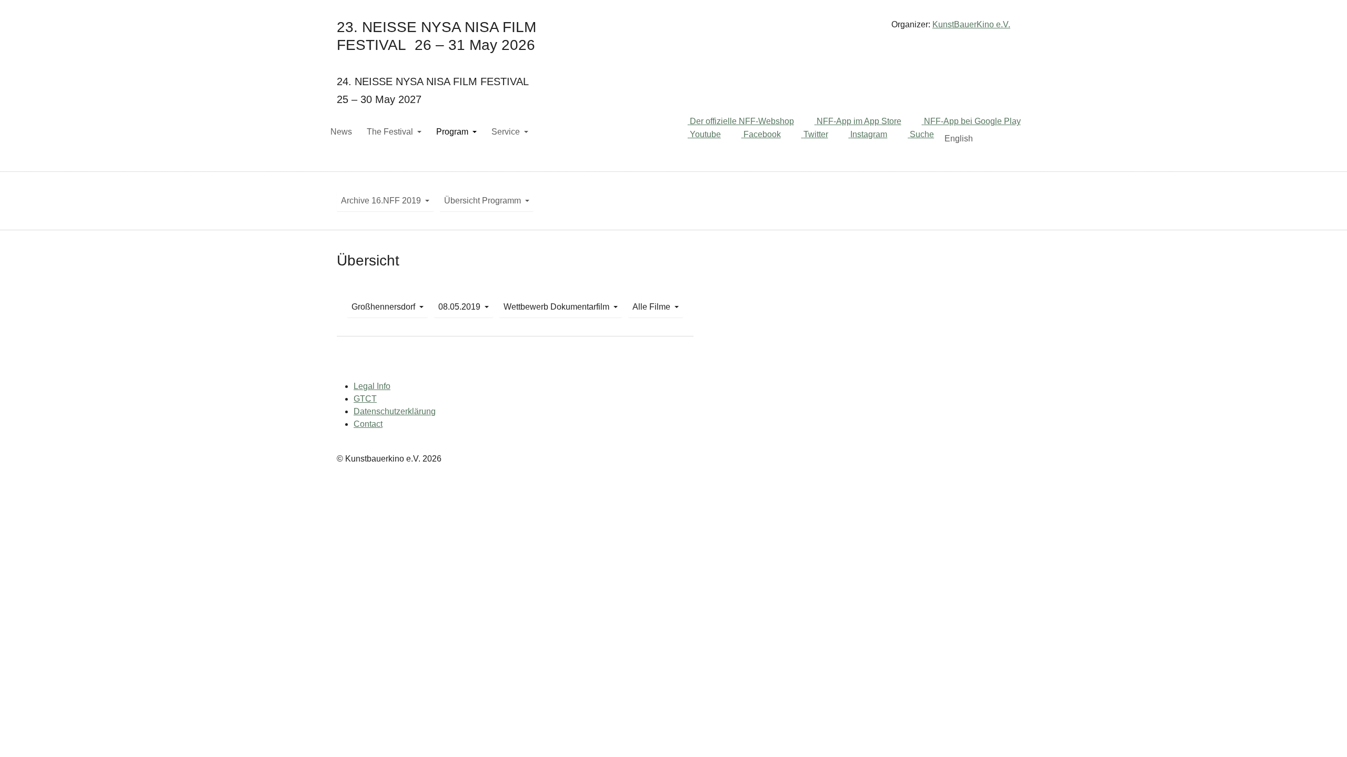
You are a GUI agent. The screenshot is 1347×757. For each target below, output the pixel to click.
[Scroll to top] (1323, 733)
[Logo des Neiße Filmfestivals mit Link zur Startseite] (673, 28)
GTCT (365, 398)
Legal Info (372, 386)
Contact (368, 424)
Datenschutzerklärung (395, 411)
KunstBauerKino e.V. (971, 24)
